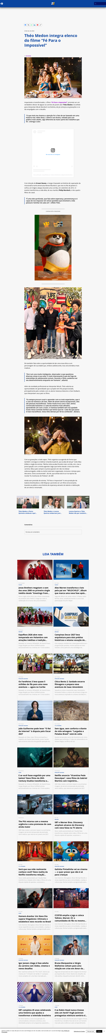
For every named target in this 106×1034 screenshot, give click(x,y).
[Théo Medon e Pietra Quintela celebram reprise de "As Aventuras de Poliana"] (28, 502)
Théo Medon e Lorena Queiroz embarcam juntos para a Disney (53, 512)
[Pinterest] (37, 24)
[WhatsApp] (31, 24)
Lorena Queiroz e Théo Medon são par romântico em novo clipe (78, 512)
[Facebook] (25, 24)
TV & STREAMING (58, 725)
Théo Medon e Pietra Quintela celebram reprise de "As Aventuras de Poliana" (28, 512)
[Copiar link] (40, 24)
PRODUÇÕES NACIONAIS (23, 678)
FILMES (20, 772)
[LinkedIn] (34, 24)
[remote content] (53, 153)
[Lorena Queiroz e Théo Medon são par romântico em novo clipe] (78, 502)
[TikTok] (2, 4)
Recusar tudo (90, 1031)
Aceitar (99, 1031)
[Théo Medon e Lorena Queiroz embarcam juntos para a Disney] (53, 502)
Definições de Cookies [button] (79, 1031)
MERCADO (20, 631)
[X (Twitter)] (28, 24)
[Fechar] (104, 1031)
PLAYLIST (20, 584)
